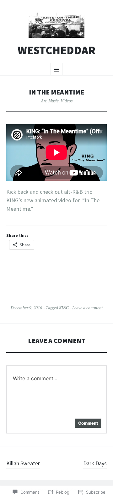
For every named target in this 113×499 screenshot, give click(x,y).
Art (43, 101)
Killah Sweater (23, 463)
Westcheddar (56, 50)
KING (64, 308)
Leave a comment (87, 308)
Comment (88, 423)
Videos (67, 101)
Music (53, 101)
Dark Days (95, 463)
